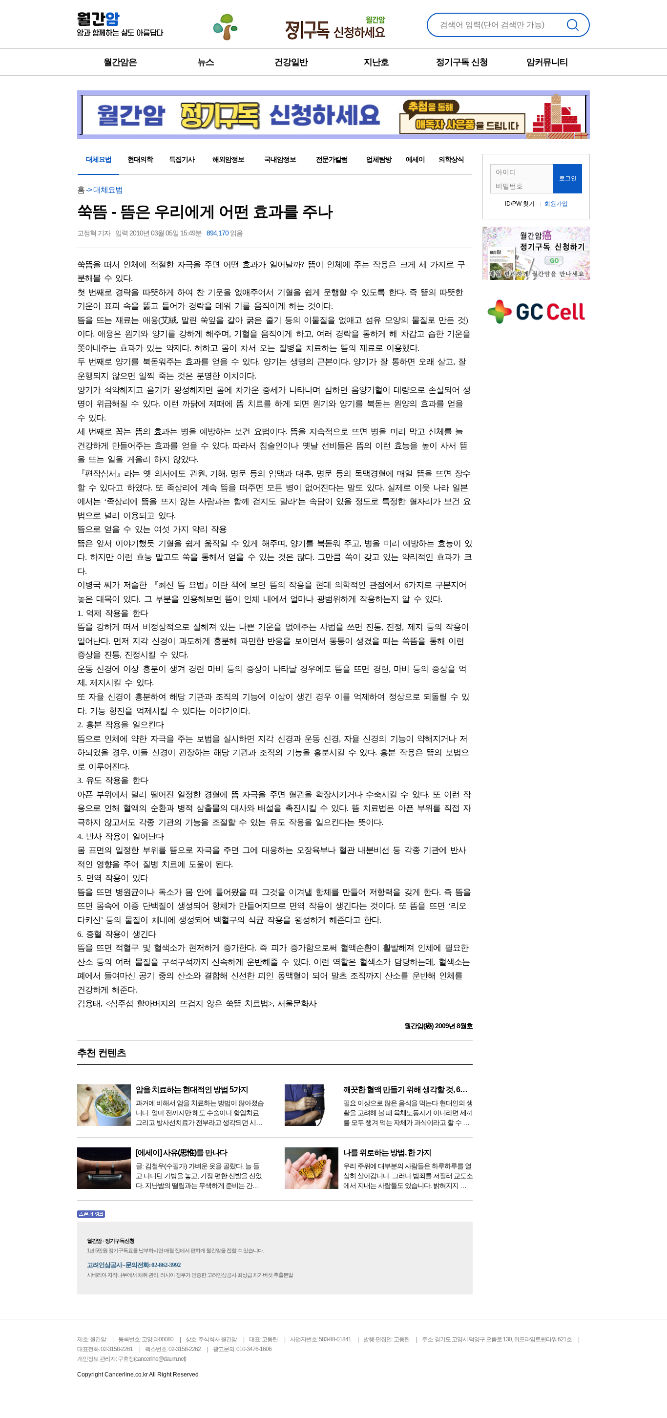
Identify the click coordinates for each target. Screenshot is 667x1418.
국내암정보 (280, 159)
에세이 (415, 159)
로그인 (568, 178)
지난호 (376, 62)
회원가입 (556, 203)
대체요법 (98, 159)
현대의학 (140, 159)
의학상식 (451, 159)
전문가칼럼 (332, 159)
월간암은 (120, 62)
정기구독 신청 (462, 62)
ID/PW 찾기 (520, 203)
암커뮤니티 (547, 62)
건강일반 (291, 62)
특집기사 (181, 159)
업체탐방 (379, 159)
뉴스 (205, 62)
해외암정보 (228, 159)
